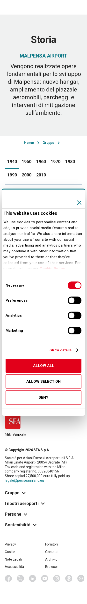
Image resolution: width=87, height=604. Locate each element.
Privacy (10, 544)
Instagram (56, 578)
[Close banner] (79, 202)
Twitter (20, 578)
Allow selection (43, 381)
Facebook (8, 578)
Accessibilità (14, 567)
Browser (51, 567)
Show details (61, 350)
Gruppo (48, 143)
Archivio (51, 559)
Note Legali (13, 559)
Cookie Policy (52, 268)
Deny (43, 397)
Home (29, 143)
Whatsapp (81, 578)
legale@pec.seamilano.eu (24, 480)
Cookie (10, 552)
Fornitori (51, 544)
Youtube (44, 578)
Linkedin (32, 578)
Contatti (51, 552)
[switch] (74, 300)
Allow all (43, 366)
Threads (68, 578)
